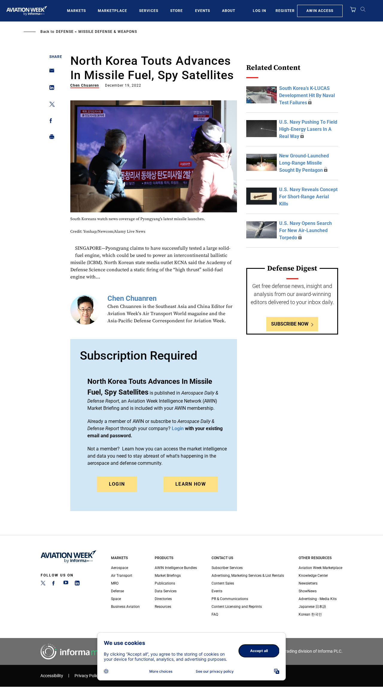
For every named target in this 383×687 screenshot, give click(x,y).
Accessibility (51, 675)
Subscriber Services (227, 568)
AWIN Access (319, 11)
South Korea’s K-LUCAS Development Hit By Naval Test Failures (307, 95)
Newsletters (308, 583)
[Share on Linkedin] (50, 89)
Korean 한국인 (310, 614)
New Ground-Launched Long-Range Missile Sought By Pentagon (304, 163)
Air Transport (121, 575)
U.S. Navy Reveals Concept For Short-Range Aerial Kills (308, 197)
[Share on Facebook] (50, 121)
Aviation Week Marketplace (320, 568)
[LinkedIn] (77, 584)
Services (148, 11)
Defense (65, 32)
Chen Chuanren (84, 85)
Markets (76, 11)
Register (285, 11)
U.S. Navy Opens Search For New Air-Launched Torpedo (305, 230)
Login (117, 484)
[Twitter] (43, 584)
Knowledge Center (313, 575)
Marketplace (112, 11)
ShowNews (308, 591)
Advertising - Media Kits (318, 599)
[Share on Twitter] (50, 105)
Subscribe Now (289, 324)
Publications (165, 583)
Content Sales (223, 583)
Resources (163, 607)
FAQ (215, 614)
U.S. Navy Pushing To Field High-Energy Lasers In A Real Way (308, 129)
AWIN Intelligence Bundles (176, 568)
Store (176, 11)
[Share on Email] (50, 72)
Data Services (166, 591)
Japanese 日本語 (312, 607)
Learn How (190, 484)
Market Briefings (168, 575)
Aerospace (119, 568)
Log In (259, 11)
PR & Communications (230, 599)
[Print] (50, 138)
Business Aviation (125, 607)
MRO (114, 583)
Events (202, 11)
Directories (163, 599)
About (228, 11)
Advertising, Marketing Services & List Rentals (248, 575)
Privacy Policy (87, 675)
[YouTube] (65, 584)
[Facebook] (54, 584)
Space (116, 599)
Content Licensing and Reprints (237, 607)
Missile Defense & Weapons (107, 32)
